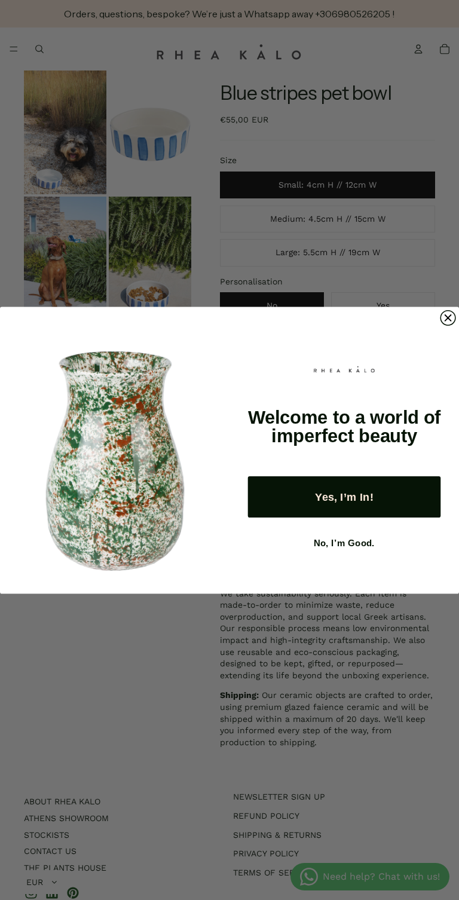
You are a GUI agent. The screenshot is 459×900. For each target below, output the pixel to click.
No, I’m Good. (344, 543)
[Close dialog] (447, 317)
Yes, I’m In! (344, 496)
